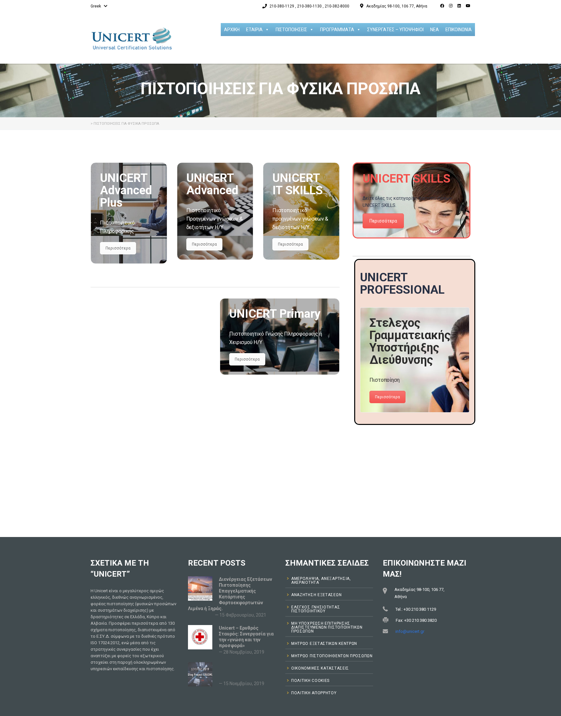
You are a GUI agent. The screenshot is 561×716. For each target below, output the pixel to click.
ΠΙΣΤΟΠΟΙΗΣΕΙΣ (291, 29)
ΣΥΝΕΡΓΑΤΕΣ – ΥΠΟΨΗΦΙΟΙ (395, 29)
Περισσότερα (118, 248)
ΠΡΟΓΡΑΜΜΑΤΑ (337, 29)
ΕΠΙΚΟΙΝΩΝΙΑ (458, 29)
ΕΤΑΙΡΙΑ (254, 29)
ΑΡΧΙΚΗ (232, 29)
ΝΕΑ (434, 29)
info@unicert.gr (409, 631)
